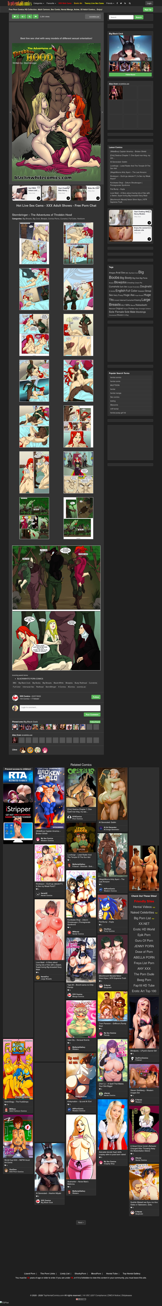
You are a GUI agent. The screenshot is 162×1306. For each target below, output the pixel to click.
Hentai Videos (142, 906)
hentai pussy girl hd (118, 412)
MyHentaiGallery (78, 864)
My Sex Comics (47, 838)
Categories (38, 3)
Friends (109, 3)
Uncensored (113, 315)
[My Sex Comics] (45, 750)
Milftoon (12, 1109)
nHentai (107, 1093)
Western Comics (47, 840)
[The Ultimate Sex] (18, 794)
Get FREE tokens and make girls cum (33, 189)
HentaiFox (45, 976)
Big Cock (36, 218)
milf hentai (114, 408)
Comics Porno (53, 218)
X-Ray (126, 315)
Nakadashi (141, 304)
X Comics (62, 686)
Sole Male (130, 312)
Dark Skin (123, 286)
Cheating (130, 282)
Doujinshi (145, 286)
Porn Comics (77, 818)
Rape (136, 309)
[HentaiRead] (38, 750)
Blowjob (44, 218)
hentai (112, 389)
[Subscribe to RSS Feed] (125, 3)
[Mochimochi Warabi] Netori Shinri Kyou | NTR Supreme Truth (128, 200)
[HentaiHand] (23, 750)
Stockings (141, 311)
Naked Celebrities (142, 912)
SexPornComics (141, 1058)
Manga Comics (78, 996)
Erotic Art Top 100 (144, 991)
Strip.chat (31, 193)
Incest (116, 300)
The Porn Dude (144, 974)
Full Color (72, 218)
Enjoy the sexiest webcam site (141, 229)
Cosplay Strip (109, 1163)
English (120, 290)
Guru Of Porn (144, 940)
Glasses (141, 291)
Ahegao (112, 272)
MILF (123, 305)
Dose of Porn (144, 951)
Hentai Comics (46, 895)
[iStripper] (18, 824)
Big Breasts (27, 218)
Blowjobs (69, 683)
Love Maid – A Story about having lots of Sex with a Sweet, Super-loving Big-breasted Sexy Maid (130, 194)
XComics (71, 686)
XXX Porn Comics (16, 1171)
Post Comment (92, 714)
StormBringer (51, 686)
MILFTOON (114, 385)
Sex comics (114, 397)
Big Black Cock (24, 683)
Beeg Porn (144, 979)
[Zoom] (29, 16)
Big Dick (135, 278)
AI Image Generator (111, 829)
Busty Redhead (81, 683)
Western (120, 315)
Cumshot (64, 218)
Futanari (138, 1060)
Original (119, 308)
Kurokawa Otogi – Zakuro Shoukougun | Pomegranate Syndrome (126, 183)
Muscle (133, 305)
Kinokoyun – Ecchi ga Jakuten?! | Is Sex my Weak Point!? (130, 177)
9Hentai (138, 1158)
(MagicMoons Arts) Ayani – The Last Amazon (128, 172)
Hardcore (81, 218)
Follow (96, 697)
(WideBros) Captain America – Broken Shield (128, 151)
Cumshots (93, 683)
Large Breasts (46, 979)
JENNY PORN (144, 946)
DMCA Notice (114, 1295)
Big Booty (126, 278)
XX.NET (144, 923)
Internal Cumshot (127, 300)
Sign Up (148, 9)
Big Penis (143, 278)
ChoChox (107, 929)
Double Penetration (134, 287)
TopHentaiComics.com (53, 1295)
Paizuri (125, 309)
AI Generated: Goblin (118, 161)
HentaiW (44, 893)
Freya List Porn (144, 963)
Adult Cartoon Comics (18, 1111)
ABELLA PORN (144, 957)
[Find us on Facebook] (117, 3)
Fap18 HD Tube (144, 985)
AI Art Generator (110, 827)
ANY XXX (144, 968)
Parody (106, 1035)
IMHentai (75, 931)
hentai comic (115, 381)
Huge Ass (129, 295)
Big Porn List (142, 918)
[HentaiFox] (30, 750)
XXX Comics (77, 994)
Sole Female (116, 312)
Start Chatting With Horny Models (63, 189)
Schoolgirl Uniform (145, 309)
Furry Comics (109, 931)
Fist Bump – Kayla (117, 189)
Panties (131, 308)
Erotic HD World (144, 929)
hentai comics (115, 377)
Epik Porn (144, 934)
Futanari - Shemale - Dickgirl (83, 866)
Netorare (112, 308)
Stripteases (127, 1295)
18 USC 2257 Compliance (94, 1295)
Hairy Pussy (118, 295)
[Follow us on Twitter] (121, 3)
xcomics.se (94, 16)
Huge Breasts (139, 295)
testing (113, 401)
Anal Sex (120, 272)
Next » (81, 1222)
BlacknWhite (59, 683)
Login (149, 3)
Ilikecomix (114, 405)
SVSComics (77, 816)
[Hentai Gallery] (144, 868)
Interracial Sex (28, 686)
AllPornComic (109, 888)
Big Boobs (36, 683)
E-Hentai (112, 291)
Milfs (128, 304)
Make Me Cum (93, 188)
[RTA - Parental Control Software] (18, 776)
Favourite (51, 3)
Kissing (137, 300)
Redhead (40, 686)
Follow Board (95, 722)
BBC (14, 683)
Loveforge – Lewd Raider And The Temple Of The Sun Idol (130, 166)
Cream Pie (138, 283)
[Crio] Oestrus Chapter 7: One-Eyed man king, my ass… (130, 156)
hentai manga (115, 393)
